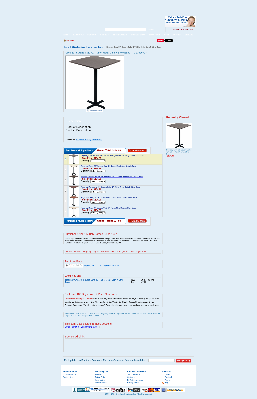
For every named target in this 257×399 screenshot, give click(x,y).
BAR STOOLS (78, 35)
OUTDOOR (177, 35)
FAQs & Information (135, 380)
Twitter (167, 374)
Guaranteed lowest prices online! (79, 299)
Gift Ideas (70, 40)
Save (161, 40)
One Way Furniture (80, 24)
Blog (166, 383)
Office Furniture (78, 47)
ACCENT (66, 35)
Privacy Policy (133, 383)
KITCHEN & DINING (138, 35)
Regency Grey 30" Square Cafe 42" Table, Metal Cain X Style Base (178, 152)
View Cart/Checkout (183, 29)
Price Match (100, 380)
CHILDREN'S (104, 35)
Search (151, 29)
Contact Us (131, 377)
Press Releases (101, 383)
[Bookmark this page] (82, 41)
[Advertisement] (48, 6)
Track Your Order (134, 374)
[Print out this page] (95, 41)
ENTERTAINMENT (120, 35)
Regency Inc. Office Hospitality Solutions (101, 265)
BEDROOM (91, 35)
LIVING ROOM (154, 35)
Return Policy (100, 377)
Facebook (168, 377)
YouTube (168, 380)
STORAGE (189, 35)
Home (66, 47)
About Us (98, 374)
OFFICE (166, 35)
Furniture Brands (69, 374)
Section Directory (69, 377)
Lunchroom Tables (95, 47)
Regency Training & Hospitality (89, 139)
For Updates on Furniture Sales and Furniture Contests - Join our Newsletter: (105, 360)
